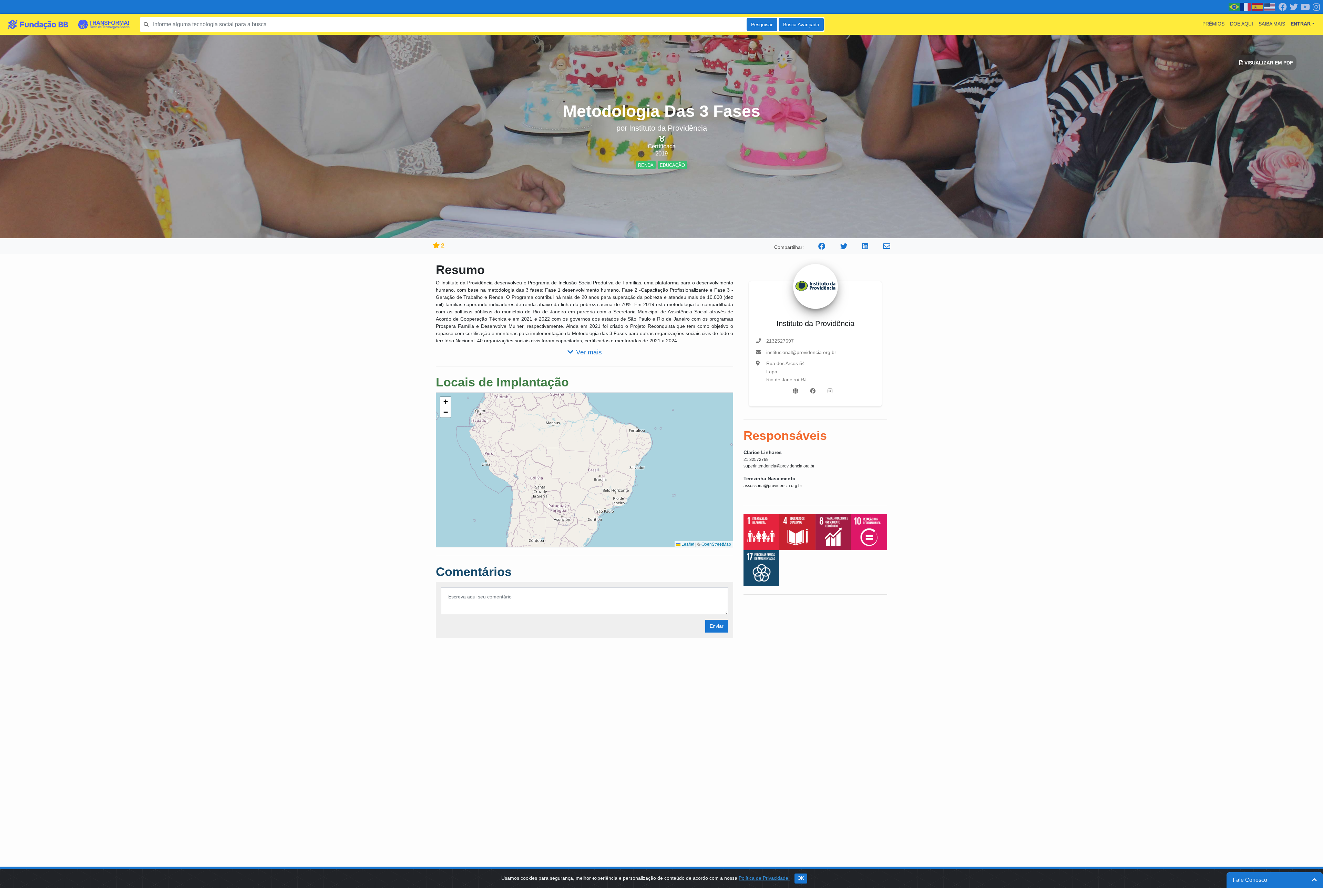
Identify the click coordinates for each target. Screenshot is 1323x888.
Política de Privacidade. (764, 878)
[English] (1269, 6)
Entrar (1301, 24)
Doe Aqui (1241, 24)
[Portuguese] (1234, 6)
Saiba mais (1272, 24)
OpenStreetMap (716, 544)
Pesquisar (762, 24)
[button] (445, 402)
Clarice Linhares (762, 452)
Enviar (717, 626)
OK (801, 878)
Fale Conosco (1250, 880)
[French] (1246, 6)
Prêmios (1213, 24)
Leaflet (687, 544)
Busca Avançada (801, 24)
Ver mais (589, 352)
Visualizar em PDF (1268, 62)
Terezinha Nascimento (769, 478)
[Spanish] (1258, 6)
